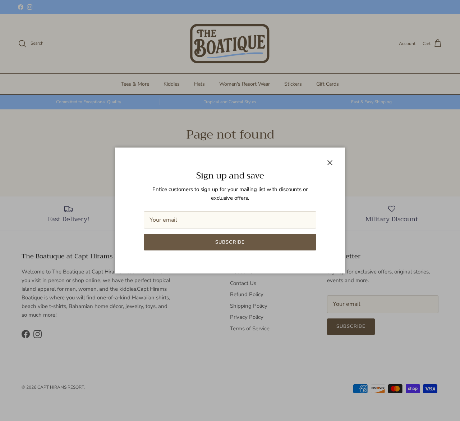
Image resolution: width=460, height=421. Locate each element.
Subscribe (229, 242)
